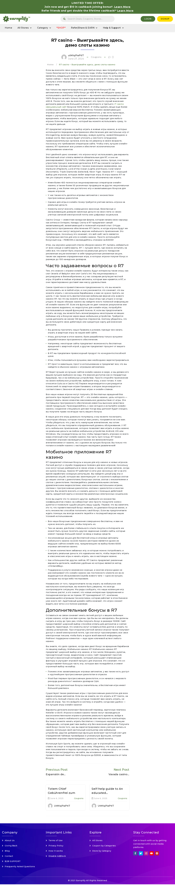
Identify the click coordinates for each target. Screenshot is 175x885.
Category (42, 27)
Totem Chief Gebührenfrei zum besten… (61, 793)
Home (8, 27)
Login (147, 19)
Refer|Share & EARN (82, 27)
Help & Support (112, 27)
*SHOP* (60, 27)
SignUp (165, 19)
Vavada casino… (119, 774)
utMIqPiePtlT (76, 55)
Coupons (96, 57)
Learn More (125, 10)
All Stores (23, 27)
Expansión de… (56, 774)
